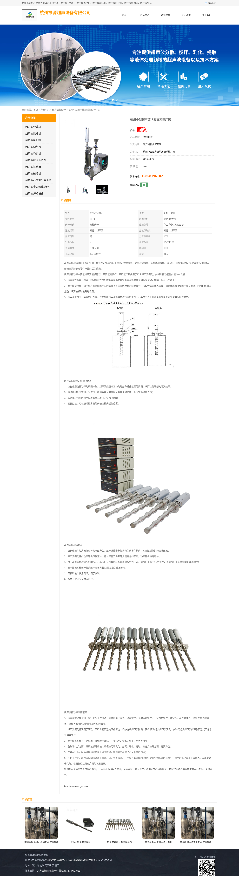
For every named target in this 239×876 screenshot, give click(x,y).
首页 (124, 15)
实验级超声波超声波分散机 (158, 842)
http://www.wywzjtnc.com (76, 786)
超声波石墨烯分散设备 (38, 180)
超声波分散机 (33, 126)
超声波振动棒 (59, 110)
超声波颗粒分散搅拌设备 (119, 842)
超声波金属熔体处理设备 (39, 186)
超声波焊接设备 (34, 193)
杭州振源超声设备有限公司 (84, 860)
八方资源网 (43, 870)
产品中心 (144, 15)
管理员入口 (64, 870)
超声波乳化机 (33, 140)
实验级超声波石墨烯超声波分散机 (41, 842)
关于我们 (206, 15)
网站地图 (75, 870)
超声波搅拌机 (33, 133)
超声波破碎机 (33, 173)
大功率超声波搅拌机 (80, 842)
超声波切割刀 (33, 146)
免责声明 (53, 870)
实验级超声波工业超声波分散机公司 (197, 842)
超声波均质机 (33, 153)
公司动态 (186, 15)
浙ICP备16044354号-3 (59, 860)
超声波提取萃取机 (35, 160)
